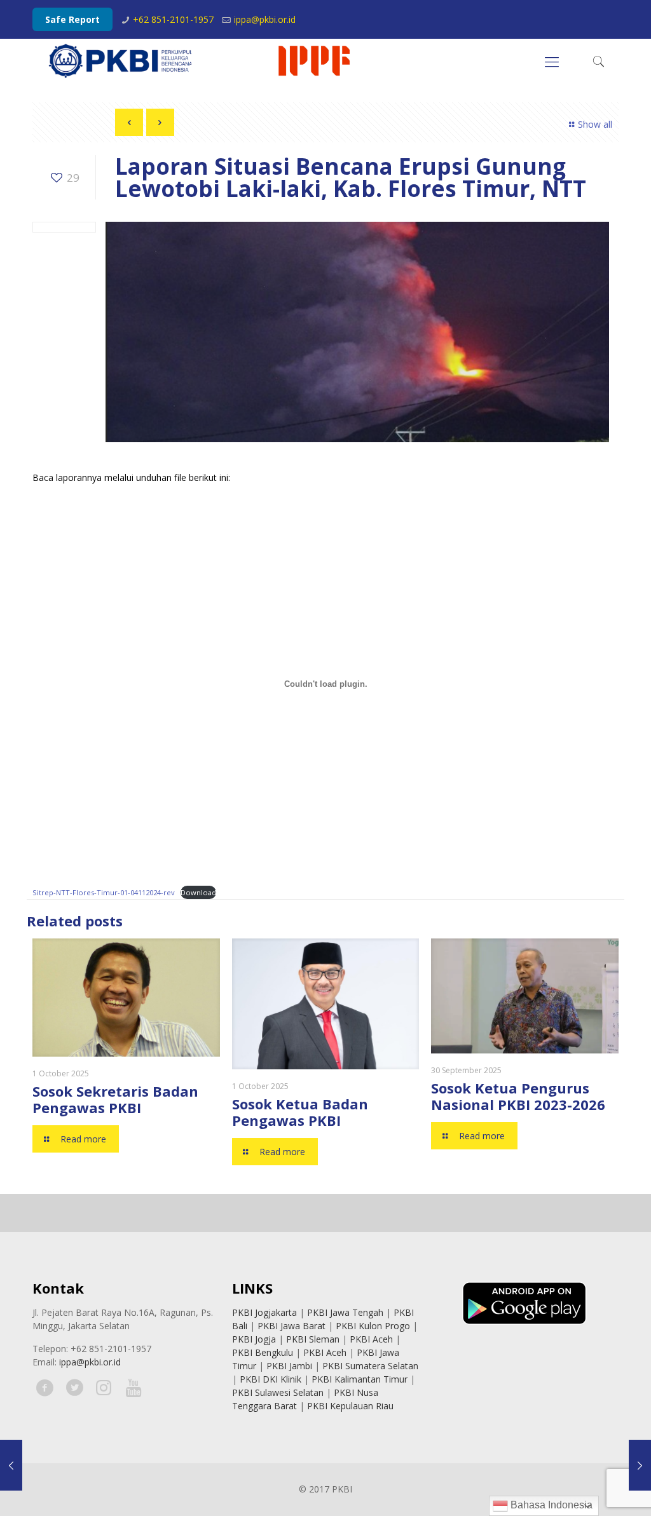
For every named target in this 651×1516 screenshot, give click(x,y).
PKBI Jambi (289, 1366)
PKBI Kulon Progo (373, 1326)
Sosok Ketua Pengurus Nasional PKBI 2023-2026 (518, 1096)
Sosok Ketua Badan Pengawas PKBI (300, 1112)
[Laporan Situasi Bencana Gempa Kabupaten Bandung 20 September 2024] (11, 1465)
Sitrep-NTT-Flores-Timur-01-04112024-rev (103, 892)
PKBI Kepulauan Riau (350, 1406)
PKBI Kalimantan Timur (360, 1379)
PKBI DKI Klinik (270, 1379)
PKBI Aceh (371, 1339)
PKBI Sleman (312, 1339)
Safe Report (72, 19)
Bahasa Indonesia (550, 1504)
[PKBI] (200, 61)
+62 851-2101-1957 (173, 19)
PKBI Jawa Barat (291, 1326)
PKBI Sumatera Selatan (370, 1366)
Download (198, 892)
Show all (595, 124)
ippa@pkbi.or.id (265, 19)
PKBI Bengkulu (262, 1352)
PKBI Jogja (254, 1339)
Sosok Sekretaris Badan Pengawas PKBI (115, 1099)
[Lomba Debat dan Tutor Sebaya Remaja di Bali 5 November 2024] (640, 1465)
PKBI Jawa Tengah (345, 1312)
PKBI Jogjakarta (264, 1312)
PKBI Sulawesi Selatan (278, 1392)
